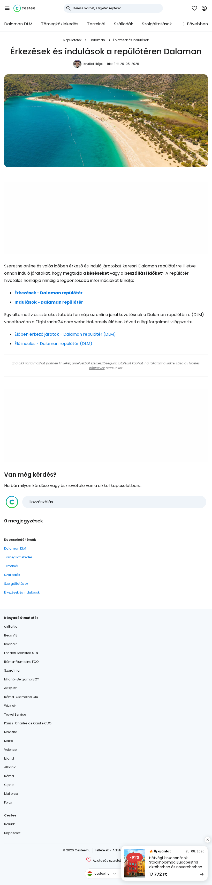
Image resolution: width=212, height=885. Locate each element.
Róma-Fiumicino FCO (21, 661)
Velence (10, 749)
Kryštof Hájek (93, 64)
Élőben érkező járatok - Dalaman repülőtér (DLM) (65, 334)
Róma (9, 776)
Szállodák (123, 24)
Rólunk (9, 824)
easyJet (10, 688)
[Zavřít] (208, 840)
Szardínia (12, 670)
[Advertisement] (106, 218)
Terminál (96, 24)
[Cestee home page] (24, 8)
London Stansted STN (21, 653)
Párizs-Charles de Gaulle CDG (27, 723)
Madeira (10, 732)
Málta (8, 741)
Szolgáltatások (157, 24)
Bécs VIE (10, 635)
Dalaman (97, 40)
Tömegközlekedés (59, 24)
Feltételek (102, 850)
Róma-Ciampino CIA (21, 697)
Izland (9, 758)
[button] (7, 8)
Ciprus (9, 785)
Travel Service (15, 714)
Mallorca (11, 793)
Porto (8, 802)
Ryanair (10, 644)
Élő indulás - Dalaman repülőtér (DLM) (53, 344)
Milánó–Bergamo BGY (21, 679)
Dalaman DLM (18, 24)
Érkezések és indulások (131, 40)
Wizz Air (10, 705)
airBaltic (10, 626)
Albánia (10, 767)
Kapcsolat (12, 833)
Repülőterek (72, 40)
